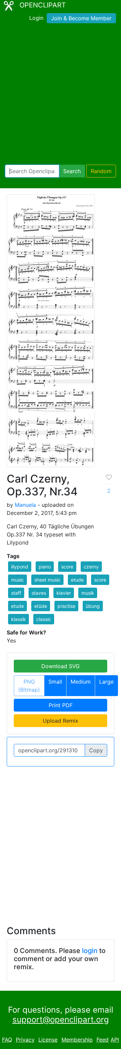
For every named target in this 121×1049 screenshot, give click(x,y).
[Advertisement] (60, 95)
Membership (77, 1039)
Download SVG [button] (60, 666)
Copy (96, 750)
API (115, 1039)
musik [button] (87, 593)
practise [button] (66, 606)
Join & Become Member (81, 18)
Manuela (25, 504)
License (47, 1039)
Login (36, 17)
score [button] (67, 566)
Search (72, 171)
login (89, 951)
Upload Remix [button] (60, 720)
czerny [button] (91, 566)
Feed (102, 1039)
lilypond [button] (19, 566)
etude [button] (77, 580)
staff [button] (16, 593)
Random (101, 171)
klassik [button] (18, 619)
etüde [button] (40, 606)
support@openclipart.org (60, 1019)
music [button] (17, 580)
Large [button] (106, 681)
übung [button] (93, 606)
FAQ (7, 1039)
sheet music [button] (47, 580)
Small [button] (55, 681)
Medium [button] (81, 681)
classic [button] (43, 619)
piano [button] (45, 566)
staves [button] (39, 593)
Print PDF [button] (61, 705)
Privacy (25, 1039)
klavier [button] (63, 593)
